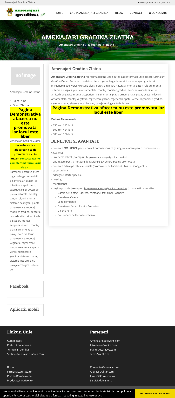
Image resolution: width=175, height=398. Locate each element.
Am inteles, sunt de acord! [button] (154, 393)
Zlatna (110, 44)
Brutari (11, 367)
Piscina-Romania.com (19, 376)
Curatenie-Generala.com (104, 367)
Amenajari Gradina (71, 44)
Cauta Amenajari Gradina (89, 13)
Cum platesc (14, 340)
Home (59, 13)
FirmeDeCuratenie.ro (102, 376)
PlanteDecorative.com (103, 349)
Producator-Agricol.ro (20, 380)
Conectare (159, 13)
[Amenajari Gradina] (27, 12)
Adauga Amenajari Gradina (154, 2)
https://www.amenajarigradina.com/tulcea (105, 188)
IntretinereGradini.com (103, 345)
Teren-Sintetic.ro (99, 354)
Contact (136, 13)
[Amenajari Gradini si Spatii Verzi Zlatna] (25, 76)
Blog (119, 13)
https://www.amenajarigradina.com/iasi (106, 157)
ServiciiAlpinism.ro (101, 380)
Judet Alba (95, 44)
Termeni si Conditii (18, 349)
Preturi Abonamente (19, 345)
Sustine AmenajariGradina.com (25, 354)
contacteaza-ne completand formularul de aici (25, 163)
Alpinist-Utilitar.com (102, 371)
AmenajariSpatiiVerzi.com (105, 340)
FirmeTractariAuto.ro (19, 371)
